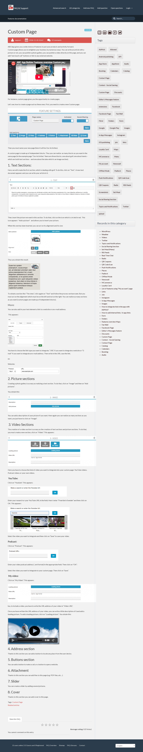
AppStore (115, 64)
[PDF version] (99, 32)
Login (128, 8)
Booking (102, 71)
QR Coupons (104, 185)
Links (104, 292)
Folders (111, 121)
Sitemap (62, 745)
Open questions (117, 8)
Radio (116, 185)
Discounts (118, 92)
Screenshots (103, 192)
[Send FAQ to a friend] (110, 32)
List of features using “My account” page (117, 289)
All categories (74, 8)
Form (121, 121)
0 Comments (56, 40)
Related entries (13, 705)
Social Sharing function (107, 199)
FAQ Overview (51, 745)
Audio (126, 64)
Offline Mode (104, 171)
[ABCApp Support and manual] (18, 7)
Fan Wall (119, 114)
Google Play (114, 128)
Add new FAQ (88, 8)
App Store (103, 64)
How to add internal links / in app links (116, 313)
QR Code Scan (123, 178)
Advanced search (59, 8)
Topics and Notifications (108, 206)
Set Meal (116, 192)
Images (127, 128)
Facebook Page (105, 114)
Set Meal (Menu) (108, 249)
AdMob (102, 49)
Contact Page (104, 78)
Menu (116, 156)
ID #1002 (88, 30)
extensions (103, 107)
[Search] (114, 18)
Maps (116, 149)
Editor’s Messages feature (109, 99)
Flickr (101, 121)
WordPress (106, 231)
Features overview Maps (111, 322)
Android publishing (106, 57)
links (124, 142)
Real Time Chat (107, 255)
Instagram (121, 135)
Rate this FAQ (15, 719)
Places (128, 171)
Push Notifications (106, 178)
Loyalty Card (104, 149)
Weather (105, 234)
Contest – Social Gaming (108, 85)
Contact (82, 745)
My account (103, 164)
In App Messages (105, 135)
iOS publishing (104, 142)
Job (103, 295)
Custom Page (17, 702)
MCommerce (104, 156)
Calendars (114, 71)
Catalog (126, 71)
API (120, 57)
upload (101, 214)
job (116, 142)
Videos (104, 237)
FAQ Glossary (72, 745)
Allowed (113, 49)
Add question (102, 8)
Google (102, 128)
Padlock (118, 171)
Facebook (116, 107)
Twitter (126, 206)
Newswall (117, 164)
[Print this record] (104, 32)
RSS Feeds (127, 185)
